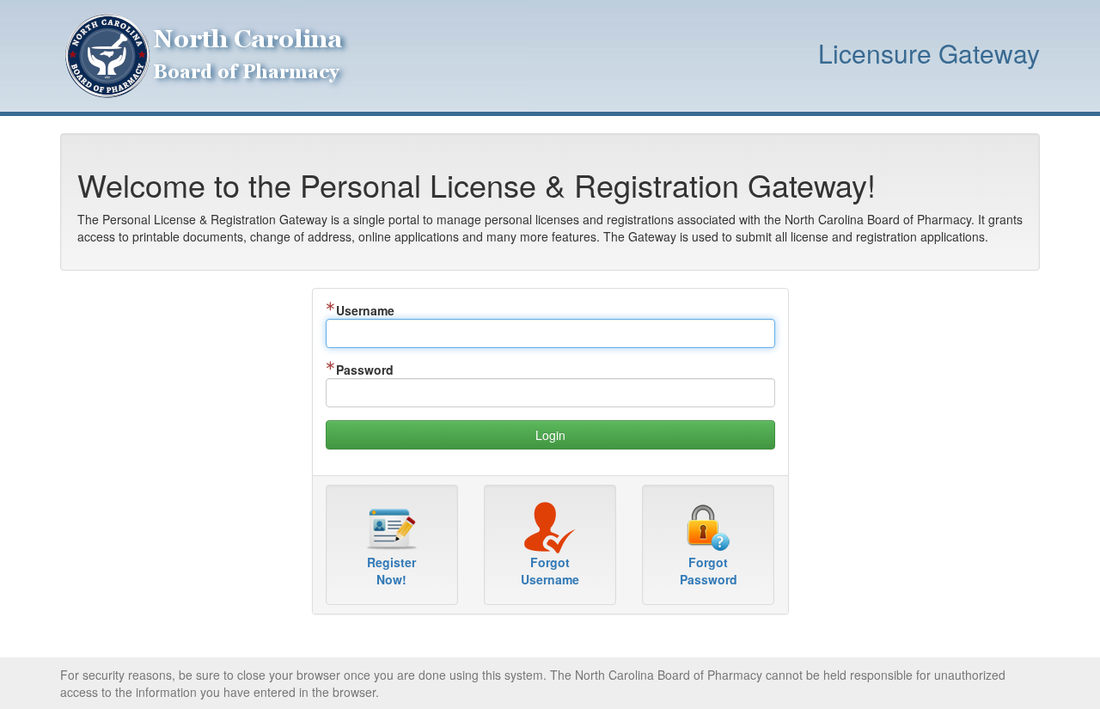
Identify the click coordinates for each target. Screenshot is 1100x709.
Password (365, 369)
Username (365, 310)
